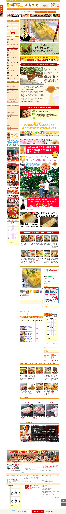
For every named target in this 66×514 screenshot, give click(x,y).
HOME (7, 18)
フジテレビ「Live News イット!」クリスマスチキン (48, 439)
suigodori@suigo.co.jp (47, 489)
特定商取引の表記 (10, 120)
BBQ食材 (12, 31)
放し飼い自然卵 (11, 18)
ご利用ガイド (9, 110)
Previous (8, 15)
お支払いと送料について (11, 112)
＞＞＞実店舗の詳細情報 (56, 497)
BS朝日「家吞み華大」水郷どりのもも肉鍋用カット (48, 431)
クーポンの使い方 (10, 114)
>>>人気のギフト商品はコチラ (28, 476)
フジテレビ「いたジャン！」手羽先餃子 (46, 435)
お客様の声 (9, 129)
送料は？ (55, 355)
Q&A (8, 118)
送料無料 (9, 31)
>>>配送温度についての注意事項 (49, 304)
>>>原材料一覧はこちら (47, 348)
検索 (13, 33)
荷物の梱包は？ (48, 357)
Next (58, 15)
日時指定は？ (56, 357)
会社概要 (8, 125)
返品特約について (47, 281)
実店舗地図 (9, 127)
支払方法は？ (48, 355)
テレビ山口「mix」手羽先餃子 (44, 438)
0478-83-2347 (45, 5)
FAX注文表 (9, 116)
